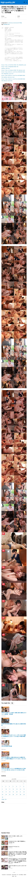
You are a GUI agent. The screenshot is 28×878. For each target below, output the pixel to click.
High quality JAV (8, 2)
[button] (24, 2)
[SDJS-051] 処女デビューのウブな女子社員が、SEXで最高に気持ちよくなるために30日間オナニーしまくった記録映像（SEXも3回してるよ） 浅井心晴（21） (17, 860)
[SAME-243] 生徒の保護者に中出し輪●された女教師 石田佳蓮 (13, 724)
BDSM (25, 874)
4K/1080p (20, 22)
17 (6, 791)
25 (9, 794)
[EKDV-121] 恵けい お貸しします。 (16, 836)
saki (14, 872)
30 (2, 797)
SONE (8, 24)
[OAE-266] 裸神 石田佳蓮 (6, 746)
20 (16, 791)
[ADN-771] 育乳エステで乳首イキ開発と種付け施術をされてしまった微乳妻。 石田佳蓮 (13, 713)
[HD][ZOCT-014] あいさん (14, 846)
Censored (4, 874)
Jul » (6, 799)
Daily (13, 876)
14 (20, 789)
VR (17, 874)
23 (2, 794)
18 (9, 791)
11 (9, 789)
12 (13, 789)
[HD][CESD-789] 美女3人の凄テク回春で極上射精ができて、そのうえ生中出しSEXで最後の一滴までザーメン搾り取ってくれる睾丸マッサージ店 (18, 853)
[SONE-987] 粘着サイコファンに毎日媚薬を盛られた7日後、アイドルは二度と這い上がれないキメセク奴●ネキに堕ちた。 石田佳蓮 (13, 769)
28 (20, 794)
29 (24, 794)
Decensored (14, 874)
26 (13, 794)
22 (24, 791)
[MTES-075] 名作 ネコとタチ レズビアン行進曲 (17, 866)
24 (6, 794)
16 (2, 791)
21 (20, 791)
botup (2, 16)
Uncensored (15, 22)
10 (6, 789)
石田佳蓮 (5, 24)
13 (16, 789)
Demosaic (11, 22)
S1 (8, 22)
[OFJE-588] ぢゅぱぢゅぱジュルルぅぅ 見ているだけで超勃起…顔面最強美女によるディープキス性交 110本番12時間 (13, 735)
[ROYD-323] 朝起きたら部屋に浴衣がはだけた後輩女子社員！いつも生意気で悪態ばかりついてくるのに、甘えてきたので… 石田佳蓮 (13, 758)
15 (24, 789)
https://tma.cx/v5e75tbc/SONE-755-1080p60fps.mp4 (13, 64)
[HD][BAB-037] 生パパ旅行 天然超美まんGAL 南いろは (17, 842)
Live (15, 876)
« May (2, 799)
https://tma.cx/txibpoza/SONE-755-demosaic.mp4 (13, 70)
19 (13, 791)
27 (16, 794)
